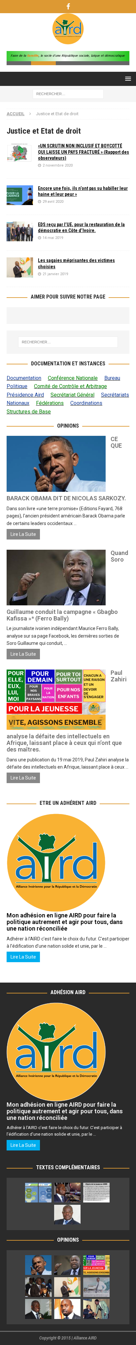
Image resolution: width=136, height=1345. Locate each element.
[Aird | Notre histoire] (67, 1192)
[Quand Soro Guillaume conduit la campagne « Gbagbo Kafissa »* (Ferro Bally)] (67, 1265)
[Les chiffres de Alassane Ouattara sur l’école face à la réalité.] (96, 1287)
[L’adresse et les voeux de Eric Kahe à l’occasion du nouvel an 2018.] (38, 1309)
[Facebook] (68, 6)
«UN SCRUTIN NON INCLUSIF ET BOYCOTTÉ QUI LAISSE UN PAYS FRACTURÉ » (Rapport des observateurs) (83, 151)
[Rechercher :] (68, 93)
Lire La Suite (23, 534)
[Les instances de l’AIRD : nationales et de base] (38, 1192)
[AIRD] (68, 40)
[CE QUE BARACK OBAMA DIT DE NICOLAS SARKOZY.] (38, 1265)
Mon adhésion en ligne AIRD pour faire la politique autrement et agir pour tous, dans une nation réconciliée (65, 922)
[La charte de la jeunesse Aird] (96, 1192)
